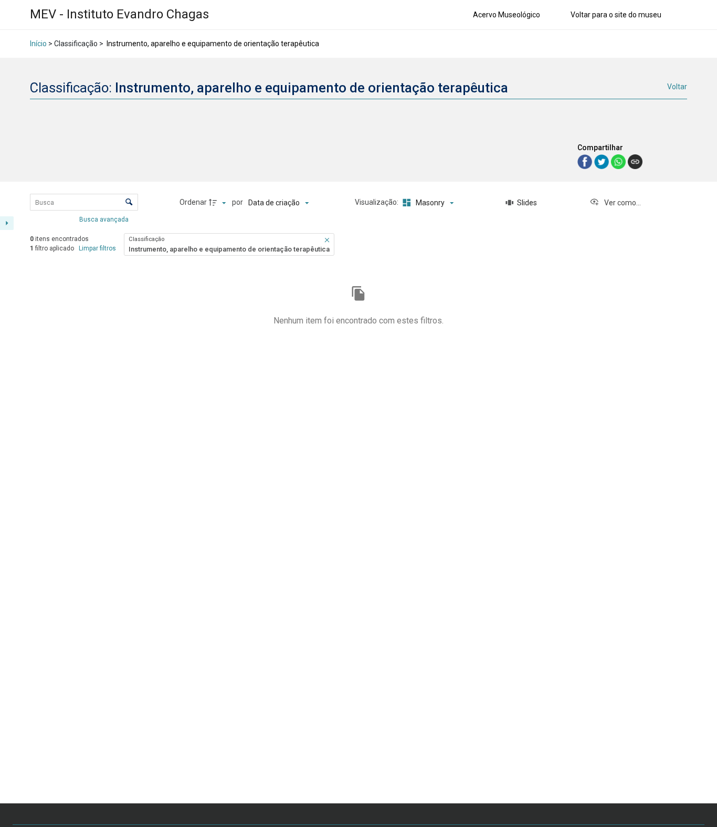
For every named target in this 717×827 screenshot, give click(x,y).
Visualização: (377, 202)
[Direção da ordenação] (219, 203)
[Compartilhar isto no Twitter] (602, 161)
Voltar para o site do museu (616, 15)
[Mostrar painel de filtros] (7, 223)
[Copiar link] (635, 161)
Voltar (677, 86)
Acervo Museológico (506, 15)
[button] (327, 240)
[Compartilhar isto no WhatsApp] (619, 161)
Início (38, 43)
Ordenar (193, 202)
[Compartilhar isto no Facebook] (585, 161)
